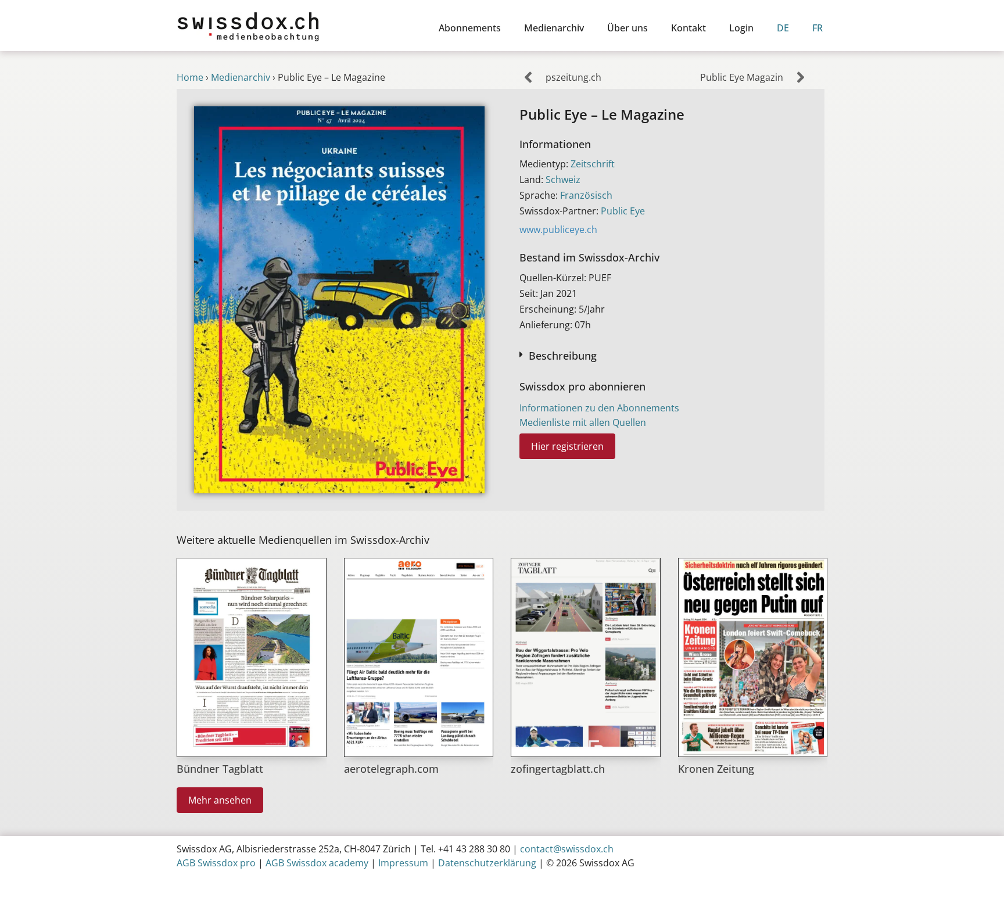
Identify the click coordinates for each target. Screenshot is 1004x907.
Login (741, 27)
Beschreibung (563, 356)
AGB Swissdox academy (317, 862)
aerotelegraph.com (391, 769)
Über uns (627, 27)
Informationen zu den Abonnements (599, 407)
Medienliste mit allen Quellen (582, 422)
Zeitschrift (593, 163)
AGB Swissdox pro (216, 862)
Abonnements (470, 27)
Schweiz (563, 179)
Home (190, 77)
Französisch (586, 195)
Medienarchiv (554, 27)
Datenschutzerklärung (487, 862)
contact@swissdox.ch (567, 849)
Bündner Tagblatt (220, 769)
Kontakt (688, 27)
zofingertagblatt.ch (558, 769)
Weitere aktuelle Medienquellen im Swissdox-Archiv (303, 540)
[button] (663, 355)
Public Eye (623, 211)
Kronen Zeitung (716, 769)
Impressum (403, 862)
